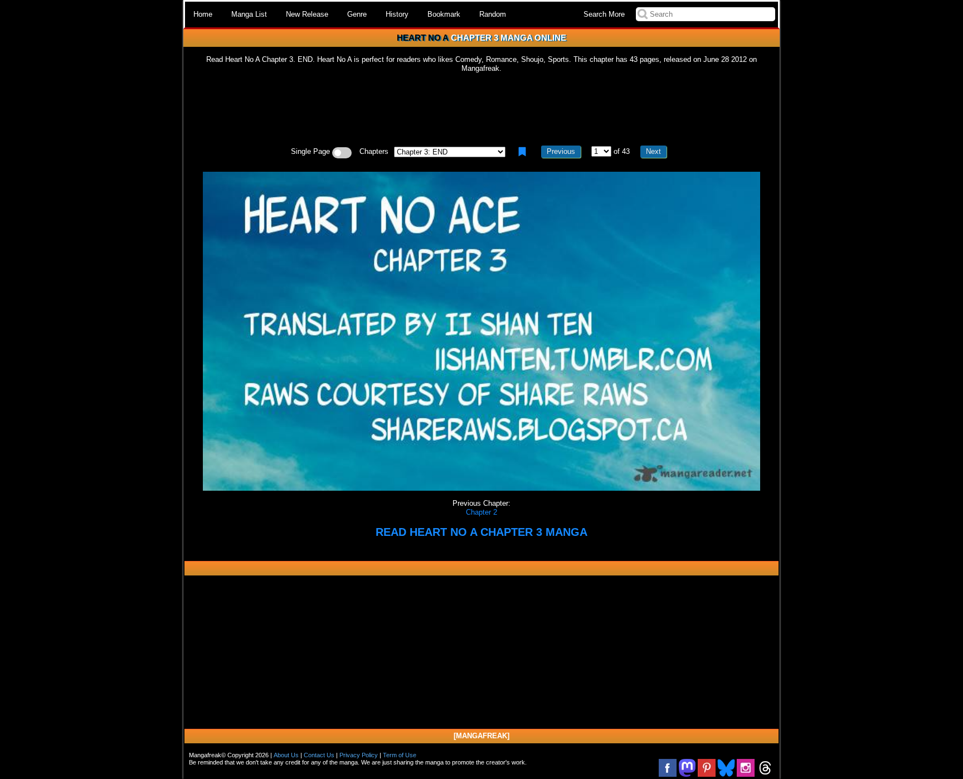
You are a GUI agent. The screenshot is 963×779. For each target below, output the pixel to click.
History (397, 14)
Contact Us (319, 755)
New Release (307, 14)
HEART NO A (423, 37)
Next (653, 151)
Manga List (249, 14)
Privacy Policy (358, 755)
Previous (561, 151)
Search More (604, 14)
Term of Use (399, 755)
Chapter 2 (481, 512)
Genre (357, 14)
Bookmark (443, 14)
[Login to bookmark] (522, 151)
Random (492, 14)
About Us (286, 755)
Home (202, 14)
